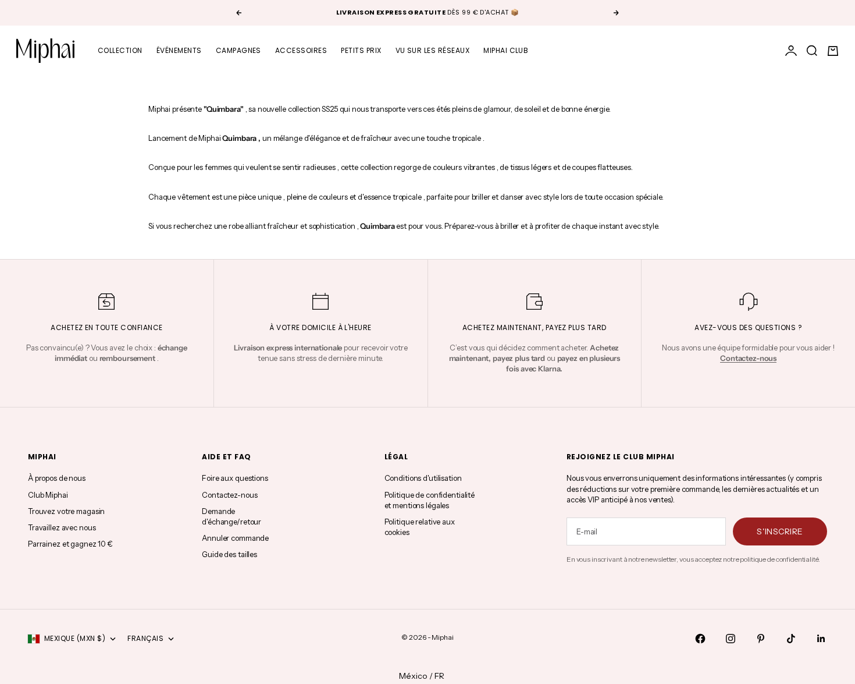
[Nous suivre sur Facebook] (700, 638)
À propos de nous (57, 478)
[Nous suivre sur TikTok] (791, 638)
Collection (120, 50)
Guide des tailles (229, 554)
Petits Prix (361, 50)
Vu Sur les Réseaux (433, 50)
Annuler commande (235, 538)
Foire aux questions (235, 478)
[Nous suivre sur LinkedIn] (821, 638)
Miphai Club (505, 50)
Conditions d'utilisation (423, 478)
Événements (179, 50)
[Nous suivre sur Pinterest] (761, 638)
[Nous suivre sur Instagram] (730, 638)
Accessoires (301, 50)
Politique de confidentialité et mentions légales (429, 500)
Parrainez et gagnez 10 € (70, 543)
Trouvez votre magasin (66, 511)
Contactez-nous (229, 494)
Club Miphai (48, 494)
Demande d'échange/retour (231, 516)
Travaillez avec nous (61, 527)
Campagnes (238, 50)
